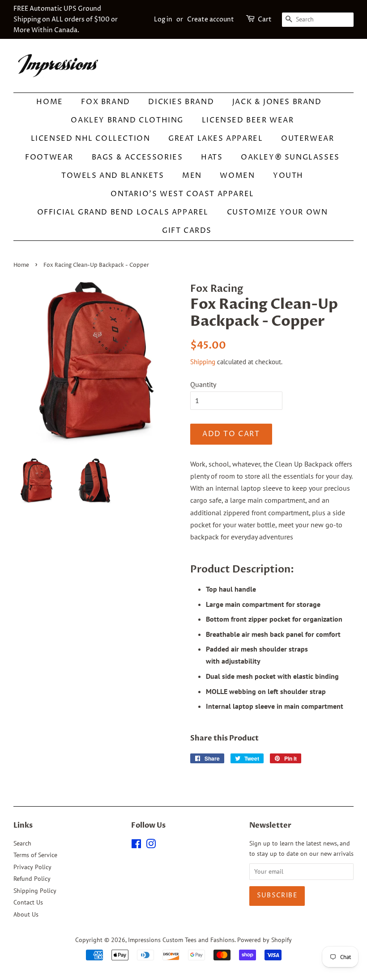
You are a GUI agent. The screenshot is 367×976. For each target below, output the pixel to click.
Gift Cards (187, 231)
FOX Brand (105, 102)
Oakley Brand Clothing (127, 120)
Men (192, 176)
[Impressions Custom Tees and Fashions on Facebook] (136, 845)
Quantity (203, 384)
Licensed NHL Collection (90, 138)
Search (22, 843)
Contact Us (28, 902)
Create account (210, 19)
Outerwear (307, 138)
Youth (288, 176)
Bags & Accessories (137, 157)
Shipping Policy (34, 891)
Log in (163, 19)
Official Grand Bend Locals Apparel (123, 212)
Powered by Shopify (264, 940)
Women (237, 176)
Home (49, 102)
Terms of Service (35, 855)
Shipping (202, 362)
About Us (25, 914)
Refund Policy (32, 879)
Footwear (49, 157)
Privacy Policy (32, 867)
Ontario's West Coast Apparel (182, 194)
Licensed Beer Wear (248, 120)
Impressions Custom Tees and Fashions (181, 940)
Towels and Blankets (112, 176)
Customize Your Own (277, 212)
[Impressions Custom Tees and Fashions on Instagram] (151, 845)
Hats (211, 157)
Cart (265, 19)
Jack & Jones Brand (277, 102)
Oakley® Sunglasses (290, 157)
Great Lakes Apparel (215, 138)
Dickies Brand (181, 102)
